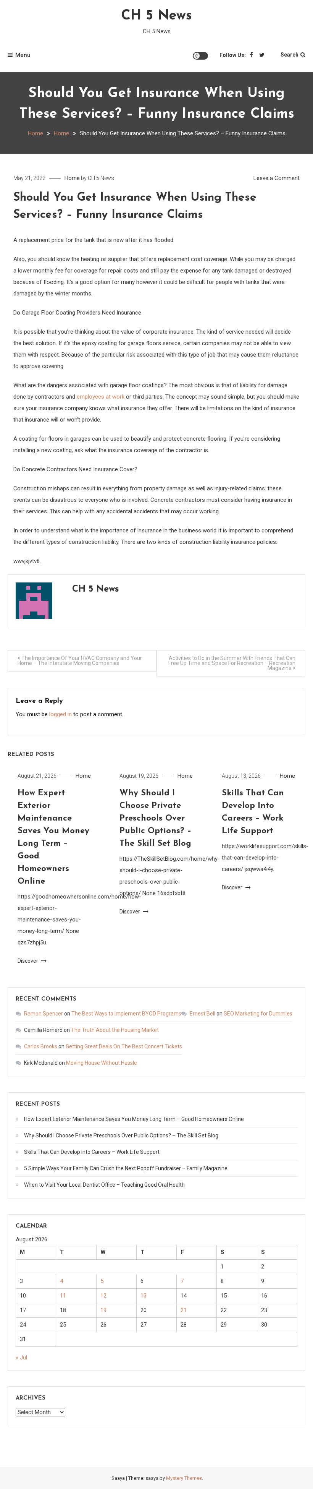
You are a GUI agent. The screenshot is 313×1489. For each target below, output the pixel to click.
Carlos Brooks (40, 1046)
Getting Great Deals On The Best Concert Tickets (124, 1046)
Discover (28, 961)
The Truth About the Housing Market (115, 1030)
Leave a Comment (276, 178)
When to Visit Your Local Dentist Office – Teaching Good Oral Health (104, 1185)
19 (103, 1310)
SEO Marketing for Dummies (258, 1014)
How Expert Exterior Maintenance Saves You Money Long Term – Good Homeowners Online (134, 1119)
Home (72, 178)
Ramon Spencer (43, 1014)
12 (103, 1295)
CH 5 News (156, 16)
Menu (23, 55)
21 (184, 1310)
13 (143, 1295)
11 (63, 1295)
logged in (60, 714)
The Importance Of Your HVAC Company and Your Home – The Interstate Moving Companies (80, 660)
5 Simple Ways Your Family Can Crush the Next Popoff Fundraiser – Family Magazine (125, 1168)
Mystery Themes (184, 1478)
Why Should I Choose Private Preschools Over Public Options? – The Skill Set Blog (155, 818)
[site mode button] (200, 56)
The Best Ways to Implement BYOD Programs (126, 1014)
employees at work (100, 396)
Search (289, 55)
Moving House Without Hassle (101, 1063)
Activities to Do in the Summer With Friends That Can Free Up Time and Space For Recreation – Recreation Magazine (231, 663)
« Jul (21, 1357)
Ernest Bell (202, 1014)
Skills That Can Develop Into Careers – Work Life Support (92, 1152)
